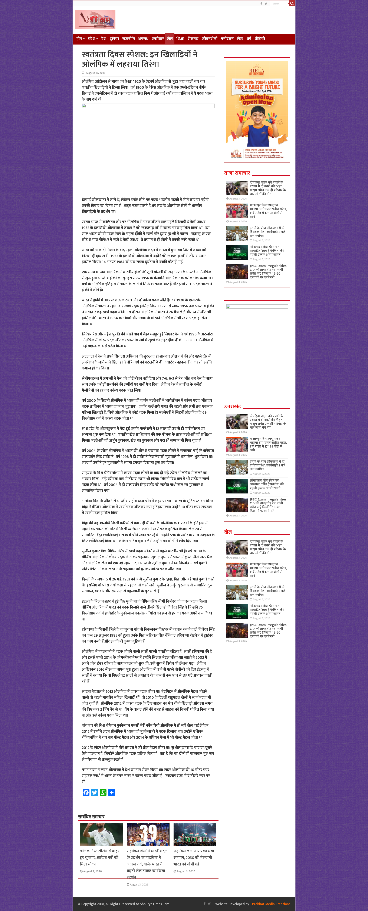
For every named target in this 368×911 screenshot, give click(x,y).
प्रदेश (91, 39)
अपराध (143, 39)
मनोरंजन (227, 39)
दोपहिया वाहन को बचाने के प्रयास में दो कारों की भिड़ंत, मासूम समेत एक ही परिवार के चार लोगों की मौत (268, 188)
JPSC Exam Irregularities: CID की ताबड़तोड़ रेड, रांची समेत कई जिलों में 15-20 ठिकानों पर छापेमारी (268, 271)
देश (103, 39)
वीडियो (260, 39)
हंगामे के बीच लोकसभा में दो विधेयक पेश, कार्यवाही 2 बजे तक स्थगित (267, 232)
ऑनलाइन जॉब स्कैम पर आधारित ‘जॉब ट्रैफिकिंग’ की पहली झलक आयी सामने (267, 251)
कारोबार (158, 39)
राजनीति (128, 39)
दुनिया (114, 39)
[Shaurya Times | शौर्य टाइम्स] (95, 19)
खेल (170, 39)
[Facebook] (261, 4)
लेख (240, 39)
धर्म (249, 39)
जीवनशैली (209, 39)
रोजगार (193, 39)
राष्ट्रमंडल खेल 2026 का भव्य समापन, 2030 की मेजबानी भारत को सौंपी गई (194, 858)
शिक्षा (180, 39)
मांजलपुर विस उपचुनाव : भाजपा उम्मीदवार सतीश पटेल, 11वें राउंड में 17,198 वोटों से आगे (268, 211)
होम (79, 39)
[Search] (292, 3)
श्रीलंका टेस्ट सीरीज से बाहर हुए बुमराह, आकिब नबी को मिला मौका (99, 858)
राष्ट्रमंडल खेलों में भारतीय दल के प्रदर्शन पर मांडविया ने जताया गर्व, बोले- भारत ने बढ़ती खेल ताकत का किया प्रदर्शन (147, 864)
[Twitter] (266, 4)
